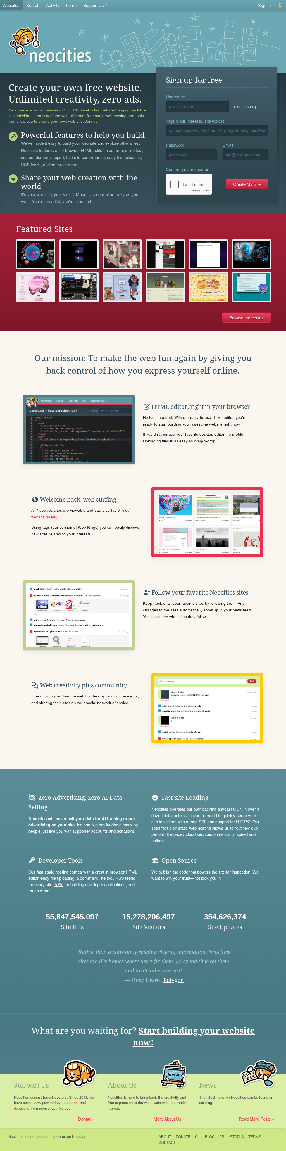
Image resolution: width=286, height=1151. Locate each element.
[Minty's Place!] (251, 287)
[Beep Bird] (165, 287)
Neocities (15, 1136)
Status (237, 1136)
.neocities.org (244, 106)
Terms (254, 1136)
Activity (52, 5)
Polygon (173, 980)
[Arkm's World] (79, 254)
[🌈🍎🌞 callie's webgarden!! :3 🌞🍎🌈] (208, 287)
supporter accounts (90, 831)
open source (38, 1136)
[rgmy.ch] (208, 254)
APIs (58, 884)
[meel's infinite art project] (165, 254)
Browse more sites (246, 318)
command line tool (125, 150)
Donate (84, 1119)
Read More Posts (255, 1119)
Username (175, 96)
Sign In (264, 5)
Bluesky (78, 1136)
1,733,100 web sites (81, 110)
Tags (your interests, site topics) (195, 121)
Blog (210, 1136)
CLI (198, 1136)
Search (32, 5)
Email (228, 145)
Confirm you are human (187, 169)
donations (125, 831)
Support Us (93, 5)
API (222, 1136)
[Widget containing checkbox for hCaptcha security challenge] (189, 184)
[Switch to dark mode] (280, 5)
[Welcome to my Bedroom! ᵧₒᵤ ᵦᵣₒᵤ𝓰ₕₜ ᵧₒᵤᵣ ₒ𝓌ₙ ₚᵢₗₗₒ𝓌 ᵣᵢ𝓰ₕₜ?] (122, 254)
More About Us (167, 1119)
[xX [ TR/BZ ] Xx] (251, 254)
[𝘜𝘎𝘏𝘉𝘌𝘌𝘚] (35, 254)
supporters (70, 1102)
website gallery (44, 516)
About (165, 1136)
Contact (167, 1142)
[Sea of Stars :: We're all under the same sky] (35, 287)
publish (165, 872)
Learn (71, 5)
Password (175, 145)
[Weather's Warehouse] (79, 287)
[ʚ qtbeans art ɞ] (122, 287)
